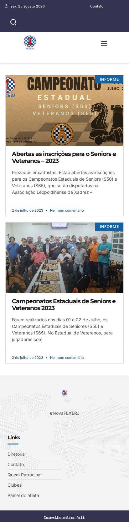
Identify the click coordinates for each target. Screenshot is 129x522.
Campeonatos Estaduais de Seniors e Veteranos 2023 (64, 305)
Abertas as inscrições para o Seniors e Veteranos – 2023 (64, 157)
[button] (104, 43)
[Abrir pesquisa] (13, 22)
